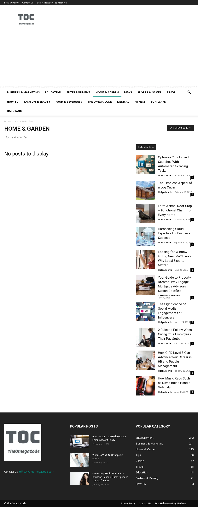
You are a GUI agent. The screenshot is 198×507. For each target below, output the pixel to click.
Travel (172, 92)
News (128, 92)
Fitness (140, 101)
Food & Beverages (68, 101)
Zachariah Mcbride (169, 295)
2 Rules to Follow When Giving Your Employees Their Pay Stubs (175, 334)
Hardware (14, 111)
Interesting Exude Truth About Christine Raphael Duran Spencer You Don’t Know (110, 477)
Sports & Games (149, 92)
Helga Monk (165, 192)
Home (7, 121)
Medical (123, 101)
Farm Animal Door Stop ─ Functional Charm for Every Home (175, 210)
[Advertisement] (99, 59)
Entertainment (78, 92)
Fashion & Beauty (37, 101)
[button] (189, 93)
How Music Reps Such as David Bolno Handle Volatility (174, 382)
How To (13, 101)
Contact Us (27, 2)
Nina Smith (164, 175)
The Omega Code (99, 101)
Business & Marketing (23, 92)
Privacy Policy (11, 2)
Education (53, 92)
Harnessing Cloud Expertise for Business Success (174, 233)
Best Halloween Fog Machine (52, 2)
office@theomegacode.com (36, 471)
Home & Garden (107, 92)
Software (158, 101)
